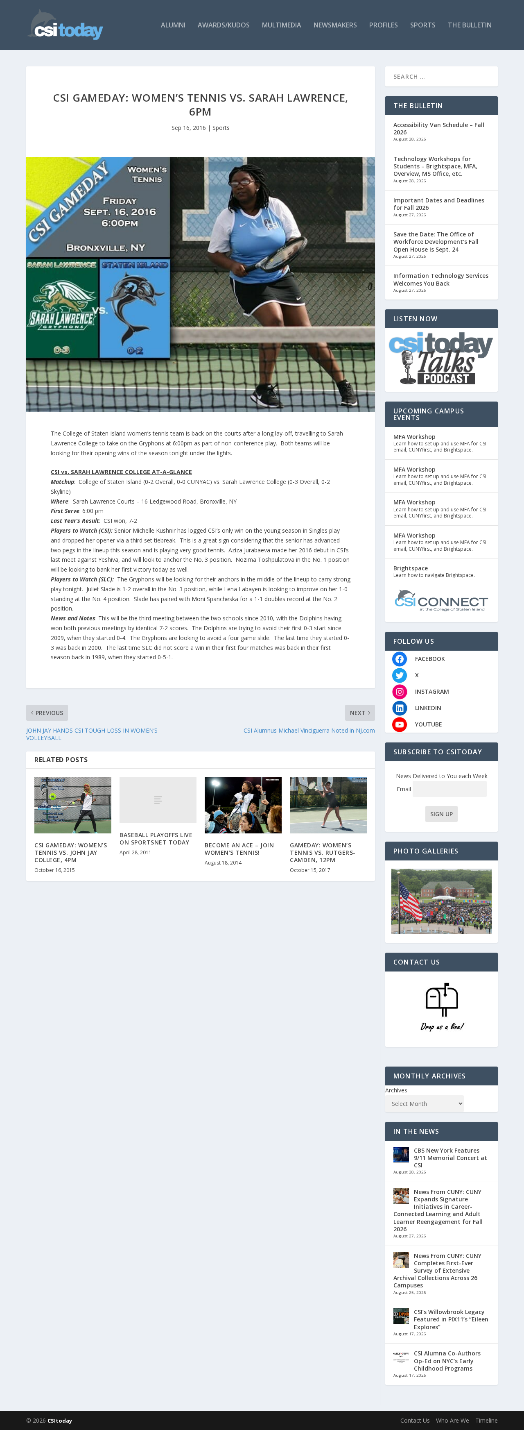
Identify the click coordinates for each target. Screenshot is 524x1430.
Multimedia (281, 26)
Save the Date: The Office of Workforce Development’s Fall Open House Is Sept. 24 (436, 241)
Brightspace (410, 568)
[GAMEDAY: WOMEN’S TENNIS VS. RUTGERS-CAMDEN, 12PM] (328, 805)
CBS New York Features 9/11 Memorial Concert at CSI (450, 1157)
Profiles (383, 26)
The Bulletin (470, 26)
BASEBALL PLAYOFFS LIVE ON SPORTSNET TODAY (156, 838)
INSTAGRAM (432, 691)
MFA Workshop (414, 436)
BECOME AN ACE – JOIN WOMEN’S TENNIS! (239, 848)
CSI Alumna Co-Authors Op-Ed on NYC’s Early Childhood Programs (447, 1360)
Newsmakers (335, 26)
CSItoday (59, 1420)
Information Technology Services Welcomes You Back (440, 279)
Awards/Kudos (224, 26)
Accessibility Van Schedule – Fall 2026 (438, 128)
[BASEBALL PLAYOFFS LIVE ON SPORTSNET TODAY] (158, 800)
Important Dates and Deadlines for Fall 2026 (438, 203)
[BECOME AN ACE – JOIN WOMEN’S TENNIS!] (243, 805)
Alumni (173, 26)
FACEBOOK (430, 659)
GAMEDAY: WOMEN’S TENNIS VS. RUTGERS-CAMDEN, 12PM (323, 852)
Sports (423, 26)
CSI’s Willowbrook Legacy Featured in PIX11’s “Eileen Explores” (451, 1319)
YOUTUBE (428, 724)
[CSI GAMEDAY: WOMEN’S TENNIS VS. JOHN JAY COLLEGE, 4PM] (72, 805)
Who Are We (452, 1420)
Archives (396, 1090)
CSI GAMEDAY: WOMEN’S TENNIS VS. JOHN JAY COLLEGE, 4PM (70, 852)
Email (405, 789)
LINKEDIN (428, 708)
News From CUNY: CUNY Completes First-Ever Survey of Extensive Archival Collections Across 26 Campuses (437, 1270)
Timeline (486, 1420)
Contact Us (415, 1420)
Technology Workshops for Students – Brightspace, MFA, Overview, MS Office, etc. (435, 166)
